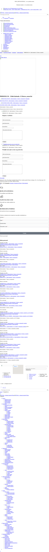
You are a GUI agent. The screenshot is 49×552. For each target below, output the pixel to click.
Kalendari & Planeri (7, 52)
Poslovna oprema (8, 509)
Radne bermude (10, 528)
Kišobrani (6, 488)
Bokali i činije (7, 543)
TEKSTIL (5, 46)
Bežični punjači (8, 449)
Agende (8, 413)
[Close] (0, 184)
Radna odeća (7, 525)
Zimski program (10, 507)
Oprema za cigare (10, 423)
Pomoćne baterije (8, 461)
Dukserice (9, 501)
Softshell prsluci (10, 518)
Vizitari (6, 409)
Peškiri (6, 514)
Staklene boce (9, 441)
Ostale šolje (9, 445)
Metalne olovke (8, 400)
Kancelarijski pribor (8, 405)
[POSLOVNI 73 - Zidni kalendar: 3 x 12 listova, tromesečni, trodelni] (24, 323)
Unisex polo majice (10, 493)
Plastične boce (10, 439)
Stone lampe (7, 418)
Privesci (6, 464)
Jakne (6, 520)
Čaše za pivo (7, 539)
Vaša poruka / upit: (3, 226)
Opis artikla (2, 178)
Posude (8, 427)
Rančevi (6, 484)
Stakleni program (5, 537)
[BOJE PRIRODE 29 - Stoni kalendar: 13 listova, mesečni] (24, 302)
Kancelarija (11, 23)
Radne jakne (9, 526)
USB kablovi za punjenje (9, 459)
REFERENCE (6, 47)
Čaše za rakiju (7, 540)
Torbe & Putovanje (15, 28)
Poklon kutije (7, 414)
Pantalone (9, 513)
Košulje (8, 510)
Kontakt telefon (3, 223)
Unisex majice (10, 498)
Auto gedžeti (7, 453)
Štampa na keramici (8, 35)
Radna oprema (12, 27)
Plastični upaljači (10, 421)
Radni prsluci (9, 517)
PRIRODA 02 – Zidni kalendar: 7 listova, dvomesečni (10, 277)
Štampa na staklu (8, 34)
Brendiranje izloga (8, 37)
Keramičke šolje (10, 447)
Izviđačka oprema (10, 471)
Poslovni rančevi (10, 486)
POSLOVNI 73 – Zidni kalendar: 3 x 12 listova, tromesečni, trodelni (13, 326)
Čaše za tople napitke (9, 546)
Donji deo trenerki (10, 502)
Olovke (8, 25)
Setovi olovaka (7, 402)
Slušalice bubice (10, 457)
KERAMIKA (6, 45)
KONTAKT (5, 48)
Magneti (8, 429)
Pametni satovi (7, 460)
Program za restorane (9, 541)
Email (1, 220)
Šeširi (8, 508)
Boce (6, 438)
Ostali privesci (10, 469)
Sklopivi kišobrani (10, 489)
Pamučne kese (10, 480)
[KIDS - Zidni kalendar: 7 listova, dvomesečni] (24, 254)
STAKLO (5, 44)
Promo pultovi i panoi (9, 416)
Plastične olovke (8, 399)
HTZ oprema (7, 43)
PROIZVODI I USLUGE (8, 33)
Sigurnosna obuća (10, 531)
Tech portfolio (7, 450)
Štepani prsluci (10, 516)
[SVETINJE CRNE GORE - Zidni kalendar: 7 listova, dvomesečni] (0, 102)
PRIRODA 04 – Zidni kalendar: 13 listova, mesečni (10, 286)
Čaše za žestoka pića (9, 548)
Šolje (6, 444)
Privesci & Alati (13, 31)
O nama (30, 377)
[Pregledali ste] (5, 388)
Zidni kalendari (20, 52)
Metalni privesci (10, 466)
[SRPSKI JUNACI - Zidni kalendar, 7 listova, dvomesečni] (24, 243)
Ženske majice (10, 499)
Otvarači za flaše (10, 426)
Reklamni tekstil (8, 39)
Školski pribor (7, 415)
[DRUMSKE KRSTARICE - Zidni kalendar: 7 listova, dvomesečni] (24, 263)
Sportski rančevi (10, 485)
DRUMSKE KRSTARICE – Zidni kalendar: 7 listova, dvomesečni (12, 266)
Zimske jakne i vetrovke (11, 521)
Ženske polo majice (11, 492)
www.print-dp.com (7, 377)
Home (1, 52)
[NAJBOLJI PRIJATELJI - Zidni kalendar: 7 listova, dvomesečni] (24, 293)
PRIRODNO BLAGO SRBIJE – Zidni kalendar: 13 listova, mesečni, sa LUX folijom (16, 316)
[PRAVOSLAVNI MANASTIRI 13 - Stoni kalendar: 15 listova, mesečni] (24, 333)
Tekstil (8, 26)
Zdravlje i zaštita (8, 434)
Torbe (6, 487)
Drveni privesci (10, 465)
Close (1, 391)
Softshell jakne (10, 522)
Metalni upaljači (10, 422)
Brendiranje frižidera (9, 38)
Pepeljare (9, 428)
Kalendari (14, 52)
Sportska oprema (8, 42)
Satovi (6, 406)
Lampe (8, 473)
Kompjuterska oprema (9, 462)
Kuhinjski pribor (8, 424)
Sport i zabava (7, 432)
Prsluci (6, 515)
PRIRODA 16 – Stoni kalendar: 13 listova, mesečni (9, 347)
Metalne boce (9, 440)
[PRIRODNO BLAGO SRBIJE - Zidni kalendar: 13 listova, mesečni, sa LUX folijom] (24, 312)
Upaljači (6, 420)
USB (6, 452)
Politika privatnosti (32, 374)
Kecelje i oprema (10, 512)
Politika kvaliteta (32, 375)
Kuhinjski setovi (10, 425)
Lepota (6, 433)
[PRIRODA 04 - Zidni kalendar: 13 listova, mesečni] (24, 283)
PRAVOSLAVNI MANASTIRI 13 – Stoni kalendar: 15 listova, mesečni (14, 337)
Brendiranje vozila (8, 36)
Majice (6, 495)
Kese (6, 478)
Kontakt (30, 378)
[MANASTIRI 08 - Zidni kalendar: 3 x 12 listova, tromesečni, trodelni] (24, 354)
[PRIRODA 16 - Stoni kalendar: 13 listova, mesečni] (24, 344)
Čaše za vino (7, 538)
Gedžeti (6, 451)
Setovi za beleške (8, 408)
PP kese (8, 479)
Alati (6, 470)
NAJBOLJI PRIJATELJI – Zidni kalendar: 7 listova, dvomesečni (12, 296)
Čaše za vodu (7, 544)
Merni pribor (9, 474)
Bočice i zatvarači (10, 435)
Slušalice (9, 458)
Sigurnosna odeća (8, 524)
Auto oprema (9, 472)
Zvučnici (9, 456)
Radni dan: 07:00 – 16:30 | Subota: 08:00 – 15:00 (32, 9)
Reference (31, 376)
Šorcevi (8, 503)
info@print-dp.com (7, 376)
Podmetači (9, 431)
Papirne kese (9, 482)
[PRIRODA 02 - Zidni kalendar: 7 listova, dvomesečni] (24, 274)
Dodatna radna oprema (9, 529)
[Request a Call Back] (3, 388)
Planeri (6, 535)
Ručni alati (9, 475)
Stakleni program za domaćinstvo (11, 542)
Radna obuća (9, 533)
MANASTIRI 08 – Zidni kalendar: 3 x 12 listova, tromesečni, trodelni (13, 358)
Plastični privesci (10, 467)
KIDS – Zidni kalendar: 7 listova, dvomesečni (8, 257)
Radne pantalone (10, 527)
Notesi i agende (8, 410)
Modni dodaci (9, 511)
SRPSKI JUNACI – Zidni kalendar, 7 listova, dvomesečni (11, 247)
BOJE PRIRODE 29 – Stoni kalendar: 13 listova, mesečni (11, 305)
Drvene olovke (7, 401)
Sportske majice (10, 497)
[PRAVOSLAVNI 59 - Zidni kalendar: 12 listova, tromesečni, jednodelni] (0, 98)
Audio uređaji (7, 454)
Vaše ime (2, 217)
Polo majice (7, 491)
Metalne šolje (9, 446)
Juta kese (9, 483)
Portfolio (8, 412)
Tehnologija (11, 30)
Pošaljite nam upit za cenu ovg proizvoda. (12, 144)
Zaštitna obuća (7, 530)
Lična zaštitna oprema (11, 436)
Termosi (6, 442)
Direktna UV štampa (9, 40)
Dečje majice (9, 496)
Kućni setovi (11, 24)
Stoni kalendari (15, 303)
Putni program (7, 477)
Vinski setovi (7, 437)
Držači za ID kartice (8, 407)
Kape (6, 504)
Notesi (8, 411)
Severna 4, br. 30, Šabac (18, 8)
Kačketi (8, 505)
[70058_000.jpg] (3, 57)
